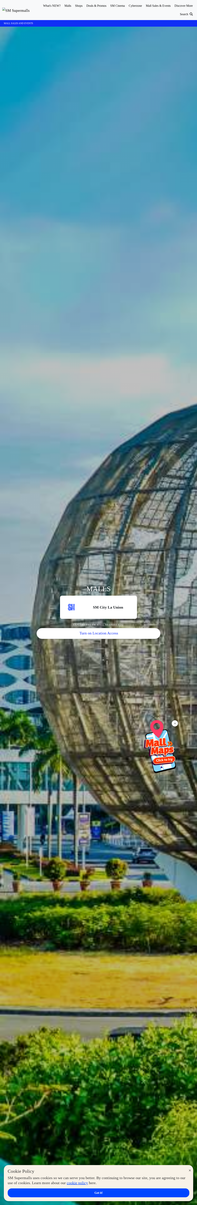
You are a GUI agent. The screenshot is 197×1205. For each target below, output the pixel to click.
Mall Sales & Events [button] (158, 5)
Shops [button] (79, 5)
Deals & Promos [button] (96, 5)
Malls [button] (67, 5)
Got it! (98, 1192)
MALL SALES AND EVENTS (18, 23)
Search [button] (184, 14)
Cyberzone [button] (135, 5)
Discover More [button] (183, 5)
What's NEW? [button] (52, 5)
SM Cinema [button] (117, 5)
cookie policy (77, 1183)
